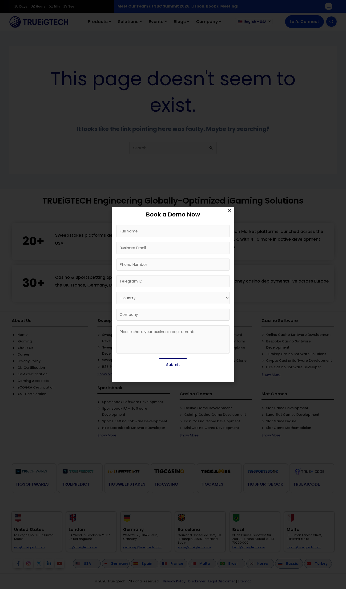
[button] (229, 210)
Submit (173, 364)
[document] (173, 294)
